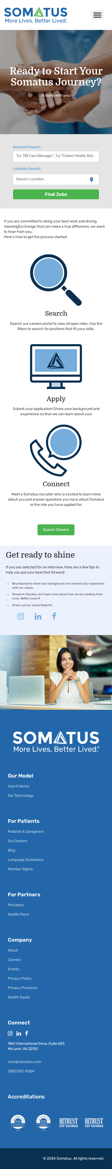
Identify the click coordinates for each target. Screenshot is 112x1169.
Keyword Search (27, 147)
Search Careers (56, 529)
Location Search (27, 168)
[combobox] (56, 156)
